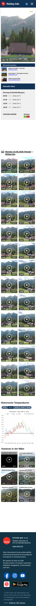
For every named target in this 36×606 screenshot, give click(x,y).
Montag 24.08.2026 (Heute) (18, 152)
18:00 (28, 407)
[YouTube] (23, 576)
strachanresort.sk (12, 69)
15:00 (22, 407)
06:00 (4, 407)
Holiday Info (8, 2)
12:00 (16, 407)
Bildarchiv (10, 154)
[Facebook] (7, 576)
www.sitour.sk (17, 546)
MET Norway (20, 603)
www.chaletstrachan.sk (14, 80)
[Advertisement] (18, 134)
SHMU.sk (12, 603)
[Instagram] (15, 576)
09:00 (10, 407)
